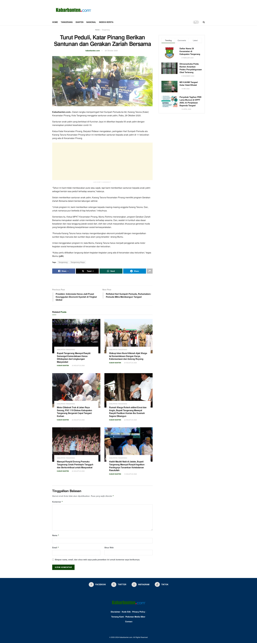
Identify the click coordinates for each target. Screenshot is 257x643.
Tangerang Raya (78, 262)
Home (55, 22)
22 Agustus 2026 (78, 420)
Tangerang (67, 22)
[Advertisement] (102, 161)
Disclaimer (115, 611)
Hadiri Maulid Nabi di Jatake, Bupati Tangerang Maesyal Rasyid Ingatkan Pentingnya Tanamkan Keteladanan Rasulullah (126, 466)
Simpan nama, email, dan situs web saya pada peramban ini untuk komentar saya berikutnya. (97, 559)
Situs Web (109, 547)
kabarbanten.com (93, 50)
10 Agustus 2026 (130, 474)
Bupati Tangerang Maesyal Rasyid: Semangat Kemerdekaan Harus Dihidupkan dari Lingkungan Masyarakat (74, 357)
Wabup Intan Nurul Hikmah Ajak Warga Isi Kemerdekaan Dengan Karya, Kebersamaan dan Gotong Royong (128, 356)
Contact (128, 621)
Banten (79, 22)
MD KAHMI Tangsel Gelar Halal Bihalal (188, 83)
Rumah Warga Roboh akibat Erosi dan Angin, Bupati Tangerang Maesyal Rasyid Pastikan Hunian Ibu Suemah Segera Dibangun (128, 412)
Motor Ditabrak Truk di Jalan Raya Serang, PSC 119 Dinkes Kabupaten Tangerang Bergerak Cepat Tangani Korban (74, 412)
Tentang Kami (117, 616)
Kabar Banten (63, 365)
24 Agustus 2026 (78, 365)
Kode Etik (126, 611)
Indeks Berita (106, 22)
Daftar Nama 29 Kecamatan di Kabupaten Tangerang (189, 51)
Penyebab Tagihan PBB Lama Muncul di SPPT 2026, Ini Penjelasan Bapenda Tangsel (190, 101)
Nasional (91, 22)
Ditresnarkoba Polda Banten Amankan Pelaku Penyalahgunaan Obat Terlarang (190, 68)
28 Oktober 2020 (111, 50)
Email (55, 547)
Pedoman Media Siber (135, 616)
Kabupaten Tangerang (66, 349)
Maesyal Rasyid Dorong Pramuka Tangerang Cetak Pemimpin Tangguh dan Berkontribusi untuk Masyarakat (75, 464)
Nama (55, 535)
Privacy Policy (138, 611)
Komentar (57, 501)
